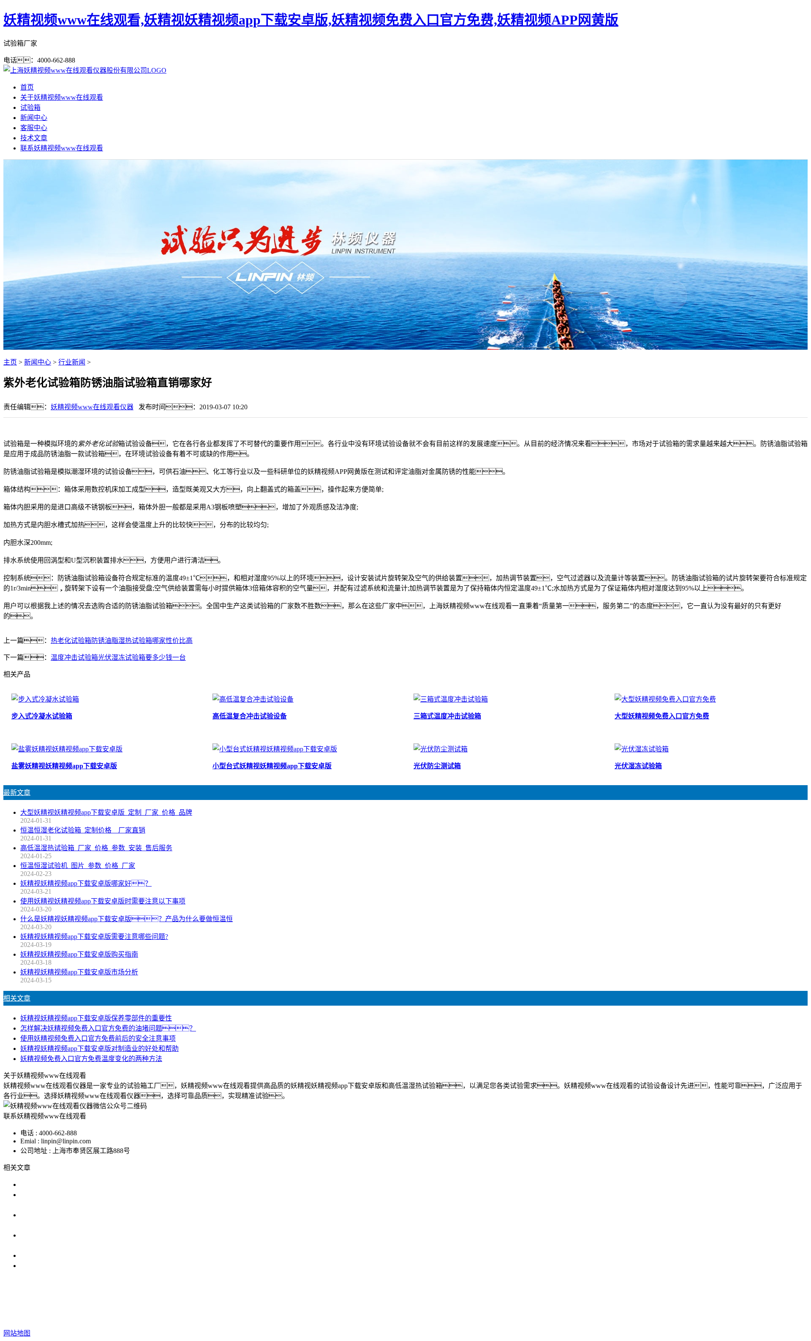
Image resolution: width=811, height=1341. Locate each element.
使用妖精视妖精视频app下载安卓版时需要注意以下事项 (102, 901)
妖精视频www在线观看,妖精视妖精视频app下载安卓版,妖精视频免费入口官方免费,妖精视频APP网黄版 (310, 19)
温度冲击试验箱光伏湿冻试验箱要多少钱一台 (118, 657)
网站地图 (460, 1316)
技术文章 (33, 137)
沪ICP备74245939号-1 (561, 1316)
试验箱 (30, 107)
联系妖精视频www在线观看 (61, 148)
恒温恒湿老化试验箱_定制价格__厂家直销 (82, 830)
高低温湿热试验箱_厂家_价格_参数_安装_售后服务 (96, 847)
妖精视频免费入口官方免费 (427, 1299)
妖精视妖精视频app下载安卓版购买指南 (79, 954)
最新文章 (16, 792)
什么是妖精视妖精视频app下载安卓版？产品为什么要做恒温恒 (126, 918)
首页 (27, 87)
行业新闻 (71, 362)
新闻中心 (33, 117)
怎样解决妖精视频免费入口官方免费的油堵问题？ (108, 1028)
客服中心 (33, 127)
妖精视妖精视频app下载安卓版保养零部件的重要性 (96, 1018)
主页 (10, 362)
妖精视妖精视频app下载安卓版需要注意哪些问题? (94, 936)
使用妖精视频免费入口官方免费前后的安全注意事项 (98, 1038)
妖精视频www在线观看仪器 (92, 407)
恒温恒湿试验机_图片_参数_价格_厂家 (77, 865)
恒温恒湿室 (530, 1299)
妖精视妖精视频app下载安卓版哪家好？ (86, 883)
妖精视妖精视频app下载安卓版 (335, 1299)
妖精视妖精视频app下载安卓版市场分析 (79, 972)
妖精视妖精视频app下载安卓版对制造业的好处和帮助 (99, 1048)
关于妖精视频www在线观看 (61, 97)
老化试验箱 (491, 1299)
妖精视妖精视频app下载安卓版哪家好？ (89, 1184)
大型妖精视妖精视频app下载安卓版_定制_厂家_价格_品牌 (106, 812)
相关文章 (16, 998)
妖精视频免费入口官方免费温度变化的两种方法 (91, 1058)
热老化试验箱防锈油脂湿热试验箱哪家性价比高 (122, 640)
